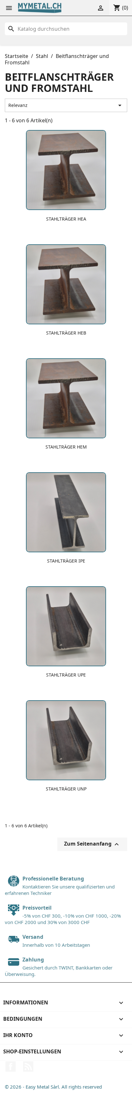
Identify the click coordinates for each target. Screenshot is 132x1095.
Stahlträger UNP (66, 789)
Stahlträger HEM (66, 447)
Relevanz (66, 105)
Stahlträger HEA (66, 219)
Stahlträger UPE (66, 675)
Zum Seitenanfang (92, 844)
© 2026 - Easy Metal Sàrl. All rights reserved (53, 1086)
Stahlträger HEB (66, 333)
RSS (28, 1066)
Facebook (10, 1066)
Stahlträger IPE (66, 561)
